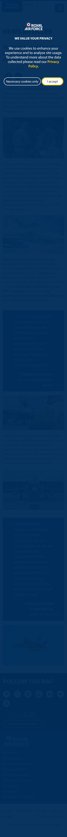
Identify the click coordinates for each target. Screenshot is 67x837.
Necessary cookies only (22, 81)
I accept (52, 81)
